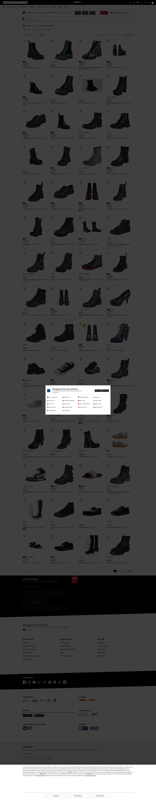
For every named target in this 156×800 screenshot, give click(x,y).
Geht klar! (56, 796)
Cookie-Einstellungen (41, 775)
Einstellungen (100, 796)
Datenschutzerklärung (90, 775)
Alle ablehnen (78, 796)
